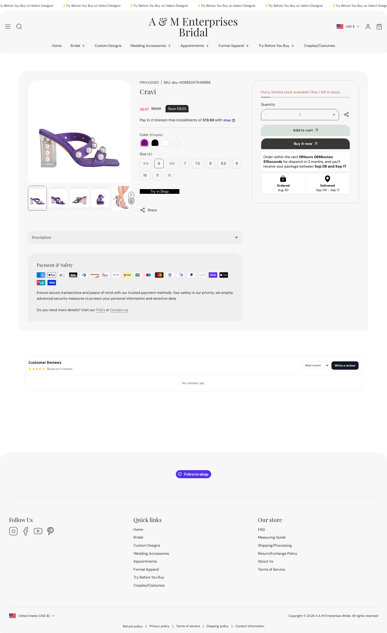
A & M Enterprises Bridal (333, 616)
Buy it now (303, 143)
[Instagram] (13, 532)
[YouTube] (38, 532)
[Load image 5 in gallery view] (121, 198)
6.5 (174, 164)
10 (145, 175)
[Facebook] (25, 532)
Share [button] (152, 210)
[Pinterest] (50, 532)
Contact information (249, 626)
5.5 (147, 164)
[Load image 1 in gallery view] (37, 198)
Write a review (345, 365)
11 (157, 175)
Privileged (149, 82)
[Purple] (144, 142)
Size (146, 154)
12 (171, 176)
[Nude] (176, 142)
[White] (165, 142)
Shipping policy (217, 626)
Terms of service (188, 626)
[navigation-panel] (7, 26)
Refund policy (133, 626)
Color (151, 134)
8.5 (223, 163)
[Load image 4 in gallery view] (100, 198)
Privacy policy (159, 626)
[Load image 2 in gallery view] (58, 198)
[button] (78, 46)
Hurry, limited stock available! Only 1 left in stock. (300, 92)
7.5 (197, 163)
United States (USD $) (34, 616)
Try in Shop (159, 191)
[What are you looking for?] (19, 26)
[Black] (155, 142)
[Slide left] (131, 201)
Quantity (268, 104)
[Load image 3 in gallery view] (79, 198)
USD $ (350, 26)
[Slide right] (131, 195)
